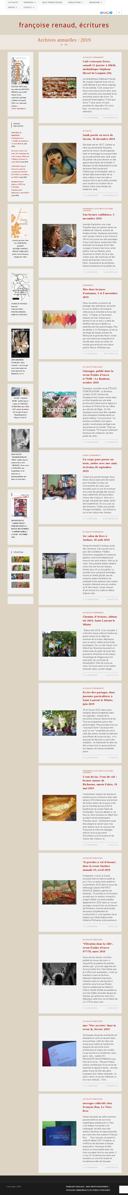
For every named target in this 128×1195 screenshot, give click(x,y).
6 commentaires (91, 758)
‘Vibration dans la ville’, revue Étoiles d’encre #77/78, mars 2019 (98, 947)
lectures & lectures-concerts (98, 209)
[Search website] (119, 13)
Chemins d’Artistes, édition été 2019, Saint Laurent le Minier (100, 620)
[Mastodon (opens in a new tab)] (113, 12)
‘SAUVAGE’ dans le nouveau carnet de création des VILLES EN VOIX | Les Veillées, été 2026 (20, 171)
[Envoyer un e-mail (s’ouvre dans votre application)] (110, 12)
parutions (97, 367)
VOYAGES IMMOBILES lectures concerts (88, 1190)
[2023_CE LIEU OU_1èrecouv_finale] (20, 286)
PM (66, 45)
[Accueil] (61, 45)
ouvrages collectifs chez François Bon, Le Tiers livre (97, 1107)
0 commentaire (91, 675)
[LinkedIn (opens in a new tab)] (104, 12)
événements (98, 57)
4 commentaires (91, 196)
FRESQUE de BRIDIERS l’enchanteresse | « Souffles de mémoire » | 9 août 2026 (20, 138)
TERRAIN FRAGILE (75, 1187)
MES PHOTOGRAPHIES (97, 1187)
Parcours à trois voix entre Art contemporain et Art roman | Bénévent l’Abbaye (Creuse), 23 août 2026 (20, 156)
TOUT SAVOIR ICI (18, 109)
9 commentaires (91, 599)
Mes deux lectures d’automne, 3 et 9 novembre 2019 (100, 293)
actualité (87, 57)
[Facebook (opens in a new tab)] (101, 12)
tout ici (21, 374)
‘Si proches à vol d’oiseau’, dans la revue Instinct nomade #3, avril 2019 (99, 866)
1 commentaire (91, 272)
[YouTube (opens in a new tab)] (107, 12)
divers (86, 455)
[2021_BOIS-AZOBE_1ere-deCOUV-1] (20, 343)
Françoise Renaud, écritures (64, 25)
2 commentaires (91, 118)
